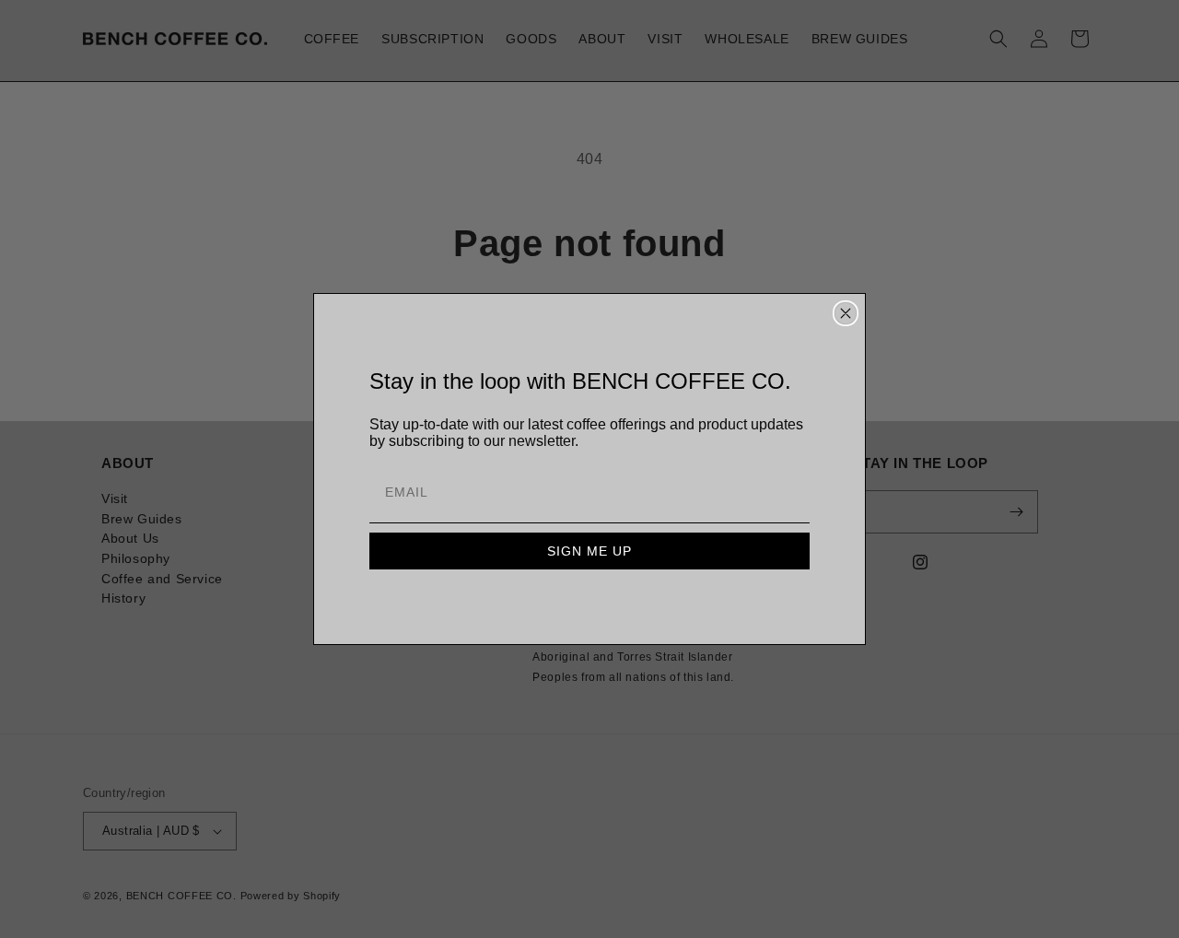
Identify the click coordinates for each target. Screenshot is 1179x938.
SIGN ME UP (589, 551)
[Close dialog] (846, 313)
